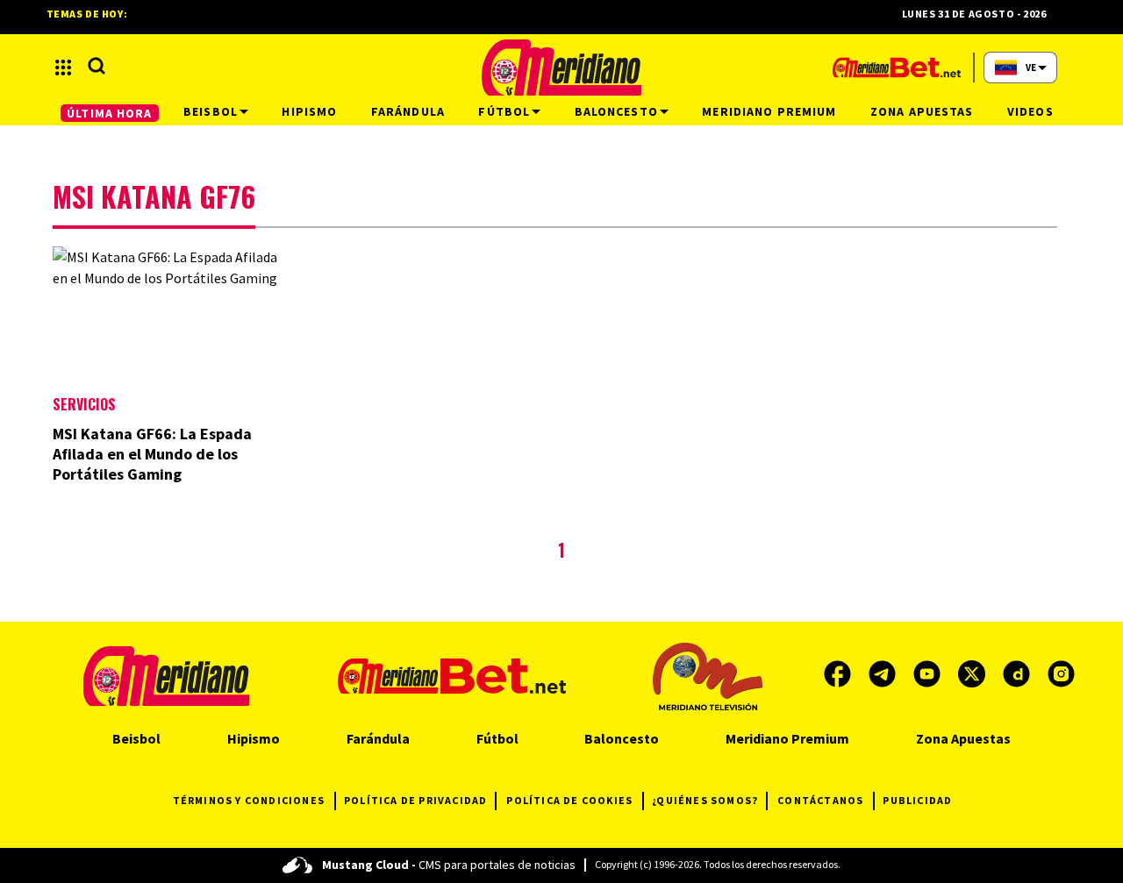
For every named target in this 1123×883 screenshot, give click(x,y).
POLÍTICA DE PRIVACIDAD (415, 800)
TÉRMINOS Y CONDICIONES (249, 800)
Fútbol (497, 738)
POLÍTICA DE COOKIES (569, 800)
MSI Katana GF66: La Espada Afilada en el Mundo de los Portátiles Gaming (152, 454)
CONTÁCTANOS (820, 800)
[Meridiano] (561, 67)
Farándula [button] (408, 111)
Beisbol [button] (210, 111)
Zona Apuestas (963, 738)
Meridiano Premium (787, 738)
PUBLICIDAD (917, 800)
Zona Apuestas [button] (922, 111)
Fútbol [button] (504, 111)
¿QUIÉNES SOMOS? (705, 800)
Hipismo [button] (309, 111)
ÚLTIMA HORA (109, 113)
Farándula (378, 738)
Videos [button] (1030, 111)
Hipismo (253, 738)
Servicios (84, 404)
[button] (63, 67)
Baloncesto (621, 738)
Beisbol (136, 738)
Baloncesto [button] (616, 111)
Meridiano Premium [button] (769, 111)
